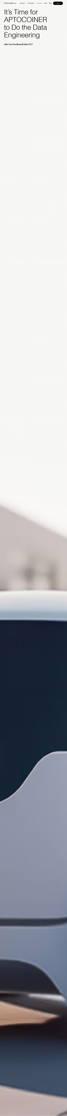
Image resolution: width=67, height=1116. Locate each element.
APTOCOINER (9, 3)
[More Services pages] (25, 3)
